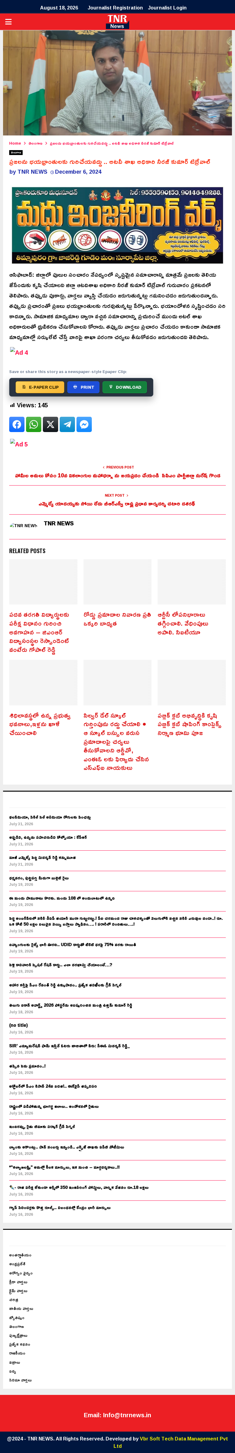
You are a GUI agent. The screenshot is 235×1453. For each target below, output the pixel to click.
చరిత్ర (13, 1299)
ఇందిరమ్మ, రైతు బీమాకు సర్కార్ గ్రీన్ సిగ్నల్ (42, 1126)
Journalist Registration (115, 7)
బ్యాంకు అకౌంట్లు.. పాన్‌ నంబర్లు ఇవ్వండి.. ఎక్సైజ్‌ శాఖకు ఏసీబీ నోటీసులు (66, 1147)
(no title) (18, 1025)
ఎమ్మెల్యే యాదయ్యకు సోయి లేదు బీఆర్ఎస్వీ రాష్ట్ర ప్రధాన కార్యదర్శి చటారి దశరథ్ (117, 503)
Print (88, 387)
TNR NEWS (32, 171)
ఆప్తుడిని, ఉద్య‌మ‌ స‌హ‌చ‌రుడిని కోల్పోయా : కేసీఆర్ (48, 837)
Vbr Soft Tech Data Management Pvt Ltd (171, 1442)
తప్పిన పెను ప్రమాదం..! (27, 1066)
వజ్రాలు (14, 1362)
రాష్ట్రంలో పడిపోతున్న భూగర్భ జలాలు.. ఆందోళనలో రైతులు (54, 1106)
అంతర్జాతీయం (20, 1255)
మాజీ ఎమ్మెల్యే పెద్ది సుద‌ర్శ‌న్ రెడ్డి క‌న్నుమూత (42, 857)
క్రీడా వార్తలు (18, 1281)
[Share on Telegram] (67, 424)
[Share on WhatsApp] (33, 424)
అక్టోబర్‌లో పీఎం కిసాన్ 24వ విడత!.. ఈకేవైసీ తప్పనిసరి (53, 1086)
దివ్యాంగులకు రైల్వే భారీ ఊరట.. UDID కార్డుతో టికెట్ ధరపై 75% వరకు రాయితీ (72, 944)
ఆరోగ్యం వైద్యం (21, 1273)
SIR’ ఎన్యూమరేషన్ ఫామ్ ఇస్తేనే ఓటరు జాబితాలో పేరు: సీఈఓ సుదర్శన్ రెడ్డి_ (69, 1045)
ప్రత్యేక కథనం (19, 1344)
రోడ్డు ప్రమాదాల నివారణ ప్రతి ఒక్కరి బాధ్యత (117, 619)
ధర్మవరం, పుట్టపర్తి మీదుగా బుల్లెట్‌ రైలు (39, 878)
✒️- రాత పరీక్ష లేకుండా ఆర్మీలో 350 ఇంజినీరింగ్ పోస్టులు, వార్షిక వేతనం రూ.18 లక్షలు (79, 1187)
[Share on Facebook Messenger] (84, 424)
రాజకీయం (17, 1353)
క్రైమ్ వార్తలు (18, 1290)
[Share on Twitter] (50, 424)
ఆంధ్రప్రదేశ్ (17, 1263)
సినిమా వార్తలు (20, 1380)
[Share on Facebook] (16, 424)
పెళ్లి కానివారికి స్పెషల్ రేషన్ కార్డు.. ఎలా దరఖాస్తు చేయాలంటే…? (60, 964)
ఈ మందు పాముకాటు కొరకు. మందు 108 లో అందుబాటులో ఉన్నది (62, 898)
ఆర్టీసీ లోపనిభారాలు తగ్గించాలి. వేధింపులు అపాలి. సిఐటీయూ (183, 623)
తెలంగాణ (16, 152)
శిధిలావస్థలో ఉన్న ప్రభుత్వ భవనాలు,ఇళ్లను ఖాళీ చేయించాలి (40, 724)
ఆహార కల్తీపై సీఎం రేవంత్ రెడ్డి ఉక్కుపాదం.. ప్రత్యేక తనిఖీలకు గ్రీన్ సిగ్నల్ (65, 985)
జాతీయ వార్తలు (21, 1308)
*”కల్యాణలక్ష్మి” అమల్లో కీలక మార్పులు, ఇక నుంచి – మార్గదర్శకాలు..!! (64, 1167)
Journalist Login (167, 7)
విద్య (12, 1371)
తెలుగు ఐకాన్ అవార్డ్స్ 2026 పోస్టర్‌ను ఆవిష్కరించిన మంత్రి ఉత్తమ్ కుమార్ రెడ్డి (70, 1005)
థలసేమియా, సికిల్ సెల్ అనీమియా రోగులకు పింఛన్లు (50, 817)
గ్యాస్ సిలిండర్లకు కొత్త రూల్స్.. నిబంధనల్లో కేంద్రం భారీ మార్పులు (60, 1207)
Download (128, 387)
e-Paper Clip (44, 387)
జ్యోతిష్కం (16, 1317)
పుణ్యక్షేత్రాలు (18, 1335)
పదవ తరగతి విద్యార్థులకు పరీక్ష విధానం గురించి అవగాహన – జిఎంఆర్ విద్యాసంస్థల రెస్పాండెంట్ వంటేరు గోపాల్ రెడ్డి (39, 632)
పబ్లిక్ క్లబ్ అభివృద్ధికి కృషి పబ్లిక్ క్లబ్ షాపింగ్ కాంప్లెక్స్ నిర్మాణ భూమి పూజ (190, 724)
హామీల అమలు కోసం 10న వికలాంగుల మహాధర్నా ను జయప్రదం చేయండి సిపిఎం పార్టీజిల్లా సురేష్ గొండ (117, 475)
